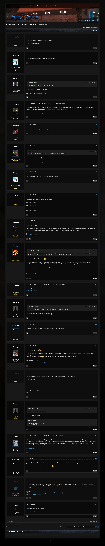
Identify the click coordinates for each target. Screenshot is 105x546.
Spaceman (16, 302)
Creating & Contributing (21, 24)
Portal (17, 6)
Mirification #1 (32, 274)
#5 (96, 124)
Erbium (28, 493)
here (51, 113)
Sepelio (16, 104)
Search (32, 6)
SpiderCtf (68, 493)
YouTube (35, 273)
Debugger (16, 347)
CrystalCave (33, 493)
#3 (96, 77)
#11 (96, 284)
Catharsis (49, 493)
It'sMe (17, 37)
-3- (27, 386)
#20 (96, 504)
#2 (96, 54)
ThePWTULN (16, 78)
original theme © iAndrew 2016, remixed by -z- (59, 540)
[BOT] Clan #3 (51, 274)
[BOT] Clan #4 (63, 274)
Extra (62, 6)
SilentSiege (44, 493)
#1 (96, 35)
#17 (96, 435)
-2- (27, 384)
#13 (96, 324)
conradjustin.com (37, 494)
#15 (96, 372)
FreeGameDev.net (30, 448)
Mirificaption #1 (41, 274)
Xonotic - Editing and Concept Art (36, 24)
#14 (96, 345)
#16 (96, 402)
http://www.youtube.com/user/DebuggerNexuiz (37, 362)
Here (27, 508)
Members (41, 6)
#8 (96, 194)
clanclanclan (16, 222)
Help (57, 6)
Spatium (54, 493)
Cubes (64, 493)
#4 (96, 103)
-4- (27, 387)
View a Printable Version (13, 526)
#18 (96, 458)
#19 (96, 479)
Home (10, 6)
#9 (96, 220)
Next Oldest (11, 521)
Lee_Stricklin (16, 126)
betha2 (28, 392)
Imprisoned (59, 493)
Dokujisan (16, 55)
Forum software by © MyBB (41, 540)
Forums (25, 6)
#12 (96, 301)
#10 (96, 245)
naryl (16, 404)
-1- (27, 382)
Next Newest (93, 521)
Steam (27, 273)
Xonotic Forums (11, 24)
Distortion (38, 493)
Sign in (81, 20)
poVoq (16, 436)
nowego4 (16, 325)
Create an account (91, 20)
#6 (96, 145)
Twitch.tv (31, 273)
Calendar (49, 6)
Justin (16, 481)
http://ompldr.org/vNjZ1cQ (33, 290)
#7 (96, 171)
